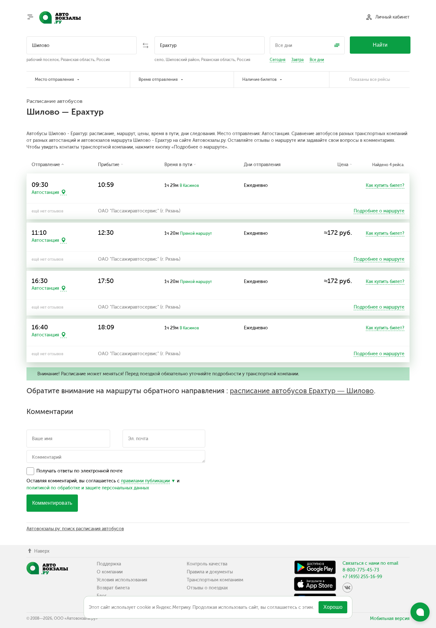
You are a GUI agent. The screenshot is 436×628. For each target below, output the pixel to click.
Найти (380, 45)
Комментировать (52, 503)
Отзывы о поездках (207, 588)
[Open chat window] (420, 612)
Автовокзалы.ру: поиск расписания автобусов (75, 529)
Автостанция (45, 192)
